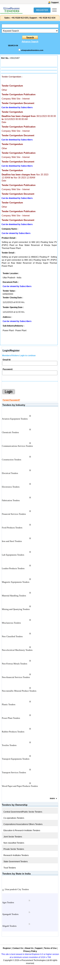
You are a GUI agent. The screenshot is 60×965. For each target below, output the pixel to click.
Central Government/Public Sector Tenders (23, 812)
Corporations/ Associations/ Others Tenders (23, 824)
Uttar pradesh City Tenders (17, 889)
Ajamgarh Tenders (10, 914)
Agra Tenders (8, 902)
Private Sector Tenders (14, 849)
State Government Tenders (16, 861)
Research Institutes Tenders (16, 855)
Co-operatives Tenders (14, 818)
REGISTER (42, 10)
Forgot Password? (11, 400)
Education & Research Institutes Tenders (22, 830)
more (52, 798)
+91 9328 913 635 (19, 18)
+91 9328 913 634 (47, 18)
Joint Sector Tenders (13, 837)
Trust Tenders (10, 868)
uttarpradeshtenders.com (32, 50)
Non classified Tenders (14, 843)
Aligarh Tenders (9, 926)
